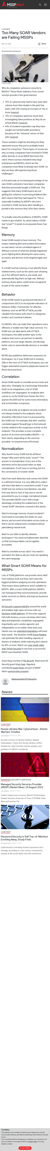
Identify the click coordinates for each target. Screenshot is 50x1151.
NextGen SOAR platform (13, 613)
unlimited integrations (27, 631)
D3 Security (28, 660)
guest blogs (18, 668)
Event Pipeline (39, 634)
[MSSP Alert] (13, 4)
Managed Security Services (16, 779)
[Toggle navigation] (45, 4)
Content (6, 29)
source (14, 112)
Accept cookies (25, 1148)
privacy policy (32, 1141)
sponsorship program (18, 671)
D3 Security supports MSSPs (15, 606)
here (23, 664)
